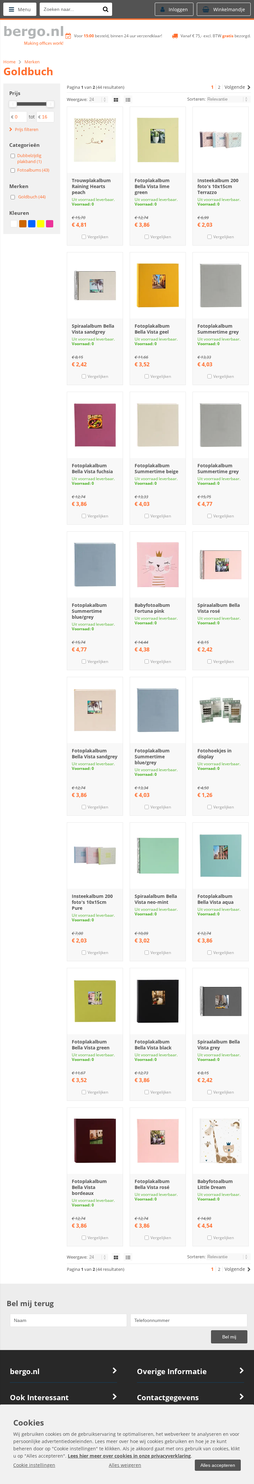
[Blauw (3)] (31, 223)
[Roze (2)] (49, 223)
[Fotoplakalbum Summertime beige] (158, 425)
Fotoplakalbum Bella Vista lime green (152, 186)
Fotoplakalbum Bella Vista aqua (215, 899)
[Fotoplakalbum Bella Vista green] (95, 1001)
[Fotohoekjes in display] (220, 710)
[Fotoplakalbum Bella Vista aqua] (220, 856)
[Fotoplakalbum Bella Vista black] (158, 1001)
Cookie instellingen (34, 1465)
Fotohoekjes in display (214, 753)
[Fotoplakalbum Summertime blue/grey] (95, 565)
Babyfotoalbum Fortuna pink (152, 608)
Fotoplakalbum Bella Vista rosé (152, 1184)
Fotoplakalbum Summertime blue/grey (89, 611)
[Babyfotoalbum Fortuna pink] (158, 565)
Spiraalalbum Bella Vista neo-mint (156, 899)
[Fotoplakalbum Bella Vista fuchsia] (95, 425)
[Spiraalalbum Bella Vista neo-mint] (158, 856)
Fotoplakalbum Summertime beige (156, 468)
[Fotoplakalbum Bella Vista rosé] (158, 1141)
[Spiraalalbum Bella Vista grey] (220, 1001)
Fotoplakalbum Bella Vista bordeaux (89, 1187)
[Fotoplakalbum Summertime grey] (220, 285)
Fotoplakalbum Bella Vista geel (152, 329)
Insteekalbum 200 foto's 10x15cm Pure (92, 902)
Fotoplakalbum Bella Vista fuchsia (92, 468)
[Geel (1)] (40, 223)
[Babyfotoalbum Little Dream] (220, 1141)
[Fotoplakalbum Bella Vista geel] (158, 285)
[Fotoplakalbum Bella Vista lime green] (158, 140)
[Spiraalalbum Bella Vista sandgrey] (95, 285)
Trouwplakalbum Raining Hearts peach (91, 186)
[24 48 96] (98, 99)
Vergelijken (98, 237)
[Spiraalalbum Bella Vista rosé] (220, 565)
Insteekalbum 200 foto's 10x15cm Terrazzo (217, 186)
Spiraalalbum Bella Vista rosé (218, 608)
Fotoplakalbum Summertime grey (218, 329)
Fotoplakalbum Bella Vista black (153, 1045)
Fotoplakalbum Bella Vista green (90, 1045)
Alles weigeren (125, 1465)
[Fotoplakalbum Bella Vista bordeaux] (95, 1141)
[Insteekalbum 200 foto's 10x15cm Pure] (95, 856)
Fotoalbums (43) (33, 170)
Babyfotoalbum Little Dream (215, 1184)
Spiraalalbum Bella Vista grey (218, 1045)
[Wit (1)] (14, 223)
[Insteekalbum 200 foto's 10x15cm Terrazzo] (220, 140)
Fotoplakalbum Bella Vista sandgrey (94, 753)
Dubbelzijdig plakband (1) (29, 158)
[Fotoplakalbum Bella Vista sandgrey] (95, 710)
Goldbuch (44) (32, 197)
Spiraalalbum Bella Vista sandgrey (93, 329)
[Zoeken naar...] (105, 9)
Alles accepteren (217, 1465)
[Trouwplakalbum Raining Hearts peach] (95, 140)
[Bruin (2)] (22, 223)
